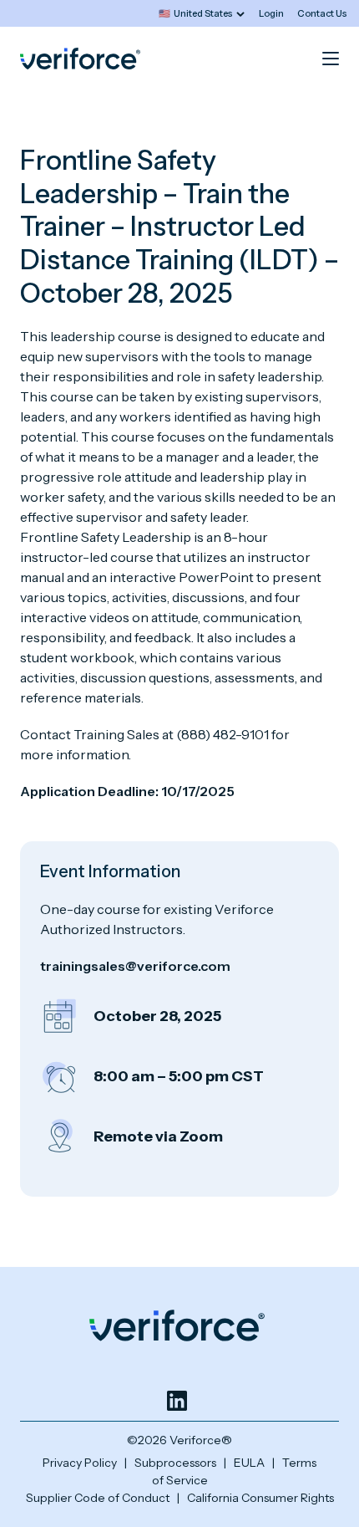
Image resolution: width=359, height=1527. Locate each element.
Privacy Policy (80, 1462)
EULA (249, 1462)
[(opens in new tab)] (177, 1401)
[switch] (202, 14)
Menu (330, 58)
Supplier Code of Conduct (97, 1497)
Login (271, 13)
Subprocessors (175, 1462)
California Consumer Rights (260, 1497)
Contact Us (322, 13)
